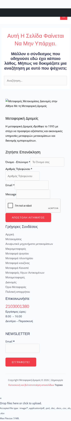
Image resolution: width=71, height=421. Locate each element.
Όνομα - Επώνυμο (17, 162)
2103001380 (17, 306)
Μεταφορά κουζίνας (17, 263)
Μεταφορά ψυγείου (17, 253)
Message (10, 194)
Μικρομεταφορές (15, 248)
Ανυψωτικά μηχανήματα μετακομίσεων (29, 244)
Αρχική (9, 234)
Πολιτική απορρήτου (17, 291)
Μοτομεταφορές (15, 277)
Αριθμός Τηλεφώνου (18, 169)
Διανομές (11, 282)
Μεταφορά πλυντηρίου (19, 258)
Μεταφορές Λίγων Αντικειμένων (24, 272)
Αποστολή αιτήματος (28, 217)
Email (10, 185)
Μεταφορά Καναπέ (17, 268)
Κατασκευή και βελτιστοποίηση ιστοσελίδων (31, 385)
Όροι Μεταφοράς (15, 287)
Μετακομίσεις (13, 239)
